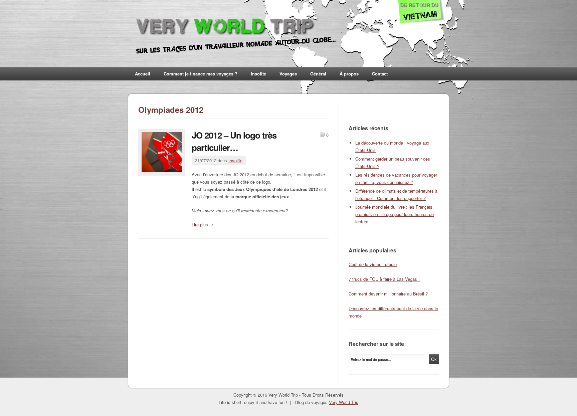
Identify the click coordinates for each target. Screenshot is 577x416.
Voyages (288, 73)
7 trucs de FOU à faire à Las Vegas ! (384, 279)
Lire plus (200, 224)
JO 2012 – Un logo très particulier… (234, 141)
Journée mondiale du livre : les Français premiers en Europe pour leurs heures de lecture (394, 214)
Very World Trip (343, 402)
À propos (349, 73)
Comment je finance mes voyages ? (200, 73)
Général (318, 73)
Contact (380, 73)
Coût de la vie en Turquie (373, 264)
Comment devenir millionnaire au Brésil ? (388, 293)
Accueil (142, 73)
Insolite (258, 73)
